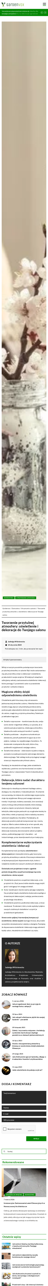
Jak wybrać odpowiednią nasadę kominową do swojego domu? (25, 1256)
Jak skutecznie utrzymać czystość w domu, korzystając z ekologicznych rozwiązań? (26, 1276)
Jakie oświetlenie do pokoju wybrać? (27, 1070)
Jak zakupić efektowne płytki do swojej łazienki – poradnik (28, 1018)
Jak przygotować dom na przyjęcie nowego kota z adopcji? (26, 1005)
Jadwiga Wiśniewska (16, 641)
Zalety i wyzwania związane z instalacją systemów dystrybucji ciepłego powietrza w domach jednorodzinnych (28, 1032)
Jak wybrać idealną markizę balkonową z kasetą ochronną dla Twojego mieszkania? (27, 1246)
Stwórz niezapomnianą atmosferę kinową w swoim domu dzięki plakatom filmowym (28, 1045)
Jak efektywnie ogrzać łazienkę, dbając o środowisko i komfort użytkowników (29, 1058)
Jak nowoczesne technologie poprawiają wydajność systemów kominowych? (28, 1266)
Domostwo (8, 598)
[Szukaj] (4, 1151)
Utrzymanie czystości (25, 598)
